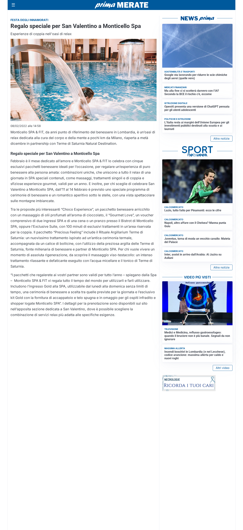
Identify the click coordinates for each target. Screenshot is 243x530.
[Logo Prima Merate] (121, 5)
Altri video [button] (222, 368)
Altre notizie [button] (221, 138)
